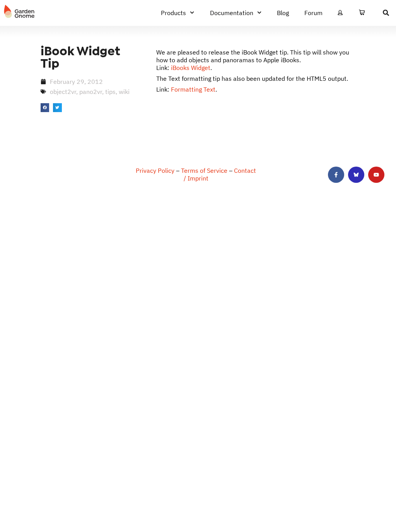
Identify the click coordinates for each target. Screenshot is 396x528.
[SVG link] (19, 11)
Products (173, 13)
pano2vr (90, 91)
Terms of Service (204, 170)
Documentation (231, 13)
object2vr (63, 91)
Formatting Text (193, 89)
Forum (313, 13)
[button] (45, 107)
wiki (124, 91)
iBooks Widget (190, 68)
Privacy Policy (155, 170)
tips (110, 91)
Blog (283, 13)
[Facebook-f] (336, 175)
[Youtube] (376, 175)
